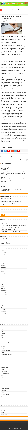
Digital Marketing (5, 342)
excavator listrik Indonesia (6, 198)
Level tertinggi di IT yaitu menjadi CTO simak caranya (11, 227)
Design (3, 339)
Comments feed (4, 412)
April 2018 (3, 286)
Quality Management (6, 381)
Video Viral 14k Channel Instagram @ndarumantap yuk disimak (13, 203)
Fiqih (3, 348)
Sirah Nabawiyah (5, 388)
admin (4, 20)
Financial (3, 346)
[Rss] (14, 426)
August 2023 (3, 252)
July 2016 (2, 320)
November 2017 (4, 290)
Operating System (5, 373)
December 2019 (4, 277)
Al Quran (4, 329)
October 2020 (3, 269)
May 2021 (3, 263)
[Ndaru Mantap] (14, 3)
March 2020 (3, 273)
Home (1, 11)
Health (3, 352)
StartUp (9, 11)
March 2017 (3, 305)
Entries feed (3, 410)
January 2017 (3, 309)
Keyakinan (3, 182)
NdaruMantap (21, 425)
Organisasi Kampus (6, 375)
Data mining (4, 337)
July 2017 (2, 298)
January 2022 (3, 256)
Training (3, 396)
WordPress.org (4, 414)
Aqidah (3, 333)
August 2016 (3, 317)
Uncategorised (5, 400)
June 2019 (3, 282)
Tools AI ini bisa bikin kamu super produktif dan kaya (11, 201)
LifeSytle (3, 358)
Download (4, 344)
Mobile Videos (5, 367)
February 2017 (3, 307)
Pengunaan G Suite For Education (8, 156)
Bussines (5, 11)
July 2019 (2, 280)
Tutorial (3, 398)
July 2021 (2, 261)
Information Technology (7, 354)
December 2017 (4, 288)
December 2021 (4, 259)
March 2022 (3, 254)
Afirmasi (2, 177)
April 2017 (3, 303)
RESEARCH (4, 384)
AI (2, 327)
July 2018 (2, 284)
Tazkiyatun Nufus (5, 394)
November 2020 (4, 267)
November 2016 (4, 311)
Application (4, 331)
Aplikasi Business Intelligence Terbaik (8, 229)
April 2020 (3, 271)
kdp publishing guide (5, 242)
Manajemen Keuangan (6, 360)
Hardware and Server (6, 350)
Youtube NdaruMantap (6, 196)
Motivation (4, 369)
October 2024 (3, 250)
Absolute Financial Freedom (6, 188)
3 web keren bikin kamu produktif (7, 204)
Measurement (4, 363)
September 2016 (4, 315)
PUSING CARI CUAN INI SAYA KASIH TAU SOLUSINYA (11, 200)
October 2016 (3, 313)
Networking (4, 371)
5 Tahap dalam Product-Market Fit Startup (18, 160)
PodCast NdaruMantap (6, 164)
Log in (2, 408)
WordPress (11, 425)
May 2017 (3, 301)
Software (4, 390)
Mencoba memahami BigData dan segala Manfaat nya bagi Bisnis (15, 9)
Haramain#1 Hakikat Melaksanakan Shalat (9, 165)
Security (3, 386)
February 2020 (3, 275)
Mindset (3, 365)
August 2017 (3, 296)
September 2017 (4, 294)
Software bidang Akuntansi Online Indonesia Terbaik (11, 231)
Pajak (3, 377)
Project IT (4, 379)
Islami (3, 356)
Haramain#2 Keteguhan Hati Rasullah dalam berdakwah (11, 171)
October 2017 (3, 292)
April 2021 (3, 265)
